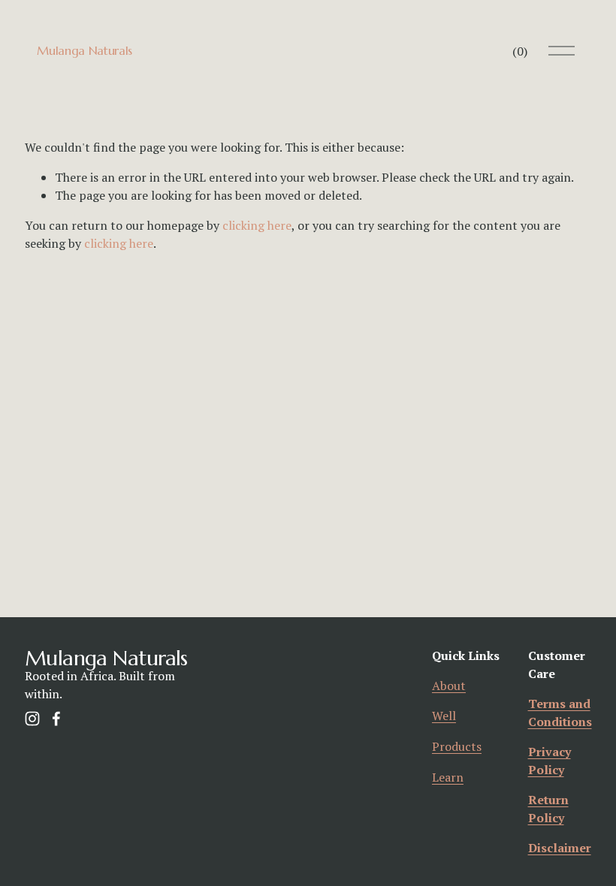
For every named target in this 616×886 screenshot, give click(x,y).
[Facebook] (56, 718)
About (449, 685)
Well (444, 715)
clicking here (256, 225)
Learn (448, 777)
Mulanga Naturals (84, 50)
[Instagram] (32, 718)
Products (457, 746)
